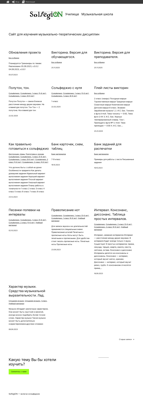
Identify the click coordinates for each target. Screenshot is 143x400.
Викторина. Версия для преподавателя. (112, 55)
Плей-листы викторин (111, 88)
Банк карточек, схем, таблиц (67, 146)
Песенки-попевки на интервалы (24, 212)
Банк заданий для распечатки (107, 146)
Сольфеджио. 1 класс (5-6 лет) (33, 93)
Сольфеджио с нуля (66, 88)
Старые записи (126, 339)
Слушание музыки (16, 301)
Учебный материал (16, 304)
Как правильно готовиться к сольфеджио (29, 146)
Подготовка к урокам (35, 154)
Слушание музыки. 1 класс (36, 301)
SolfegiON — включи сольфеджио (24, 394)
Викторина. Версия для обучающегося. (69, 55)
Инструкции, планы (17, 154)
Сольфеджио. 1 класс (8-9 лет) (21, 96)
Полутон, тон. (19, 88)
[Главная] (7, 2)
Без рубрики (14, 58)
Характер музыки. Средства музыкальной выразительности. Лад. (27, 291)
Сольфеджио (14, 93)
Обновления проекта (25, 52)
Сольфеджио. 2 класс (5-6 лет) (22, 223)
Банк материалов (58, 154)
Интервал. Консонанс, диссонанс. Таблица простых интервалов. (111, 214)
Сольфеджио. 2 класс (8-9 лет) (35, 162)
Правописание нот (65, 210)
